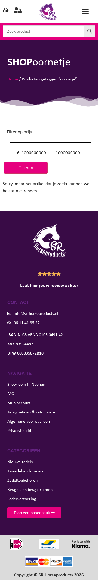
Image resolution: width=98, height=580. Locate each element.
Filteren (26, 167)
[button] (85, 11)
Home (12, 78)
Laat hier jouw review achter (49, 285)
